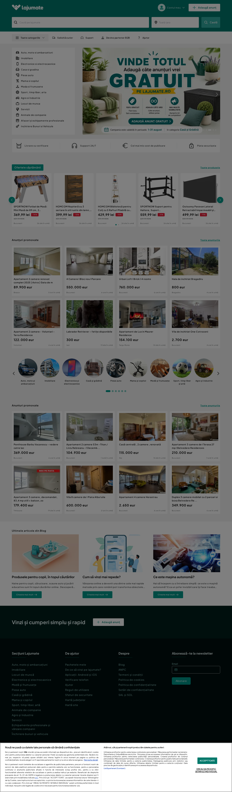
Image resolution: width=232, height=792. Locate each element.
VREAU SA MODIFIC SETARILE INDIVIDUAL (206, 770)
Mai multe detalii (91, 760)
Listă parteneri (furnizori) (114, 768)
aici (36, 777)
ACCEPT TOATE (207, 760)
